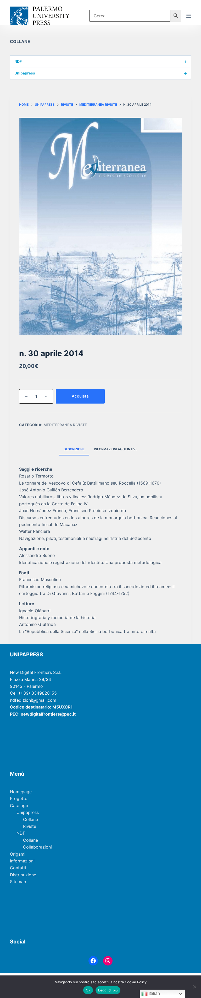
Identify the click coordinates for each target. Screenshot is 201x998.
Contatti (18, 867)
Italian (154, 993)
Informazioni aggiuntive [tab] (115, 449)
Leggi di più (108, 990)
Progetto (18, 798)
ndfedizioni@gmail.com (33, 700)
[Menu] (188, 15)
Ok (88, 990)
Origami (17, 854)
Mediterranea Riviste (65, 425)
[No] (194, 986)
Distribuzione (23, 874)
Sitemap (18, 881)
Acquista (80, 396)
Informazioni (22, 860)
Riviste (29, 826)
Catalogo (19, 805)
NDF (100, 61)
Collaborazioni (37, 847)
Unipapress (100, 73)
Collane (30, 819)
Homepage (21, 791)
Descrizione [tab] (74, 449)
